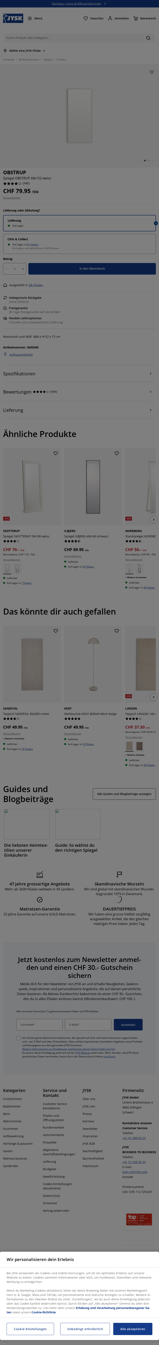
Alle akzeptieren (132, 1329)
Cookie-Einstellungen (30, 1329)
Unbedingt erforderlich (85, 1329)
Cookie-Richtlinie (43, 1312)
